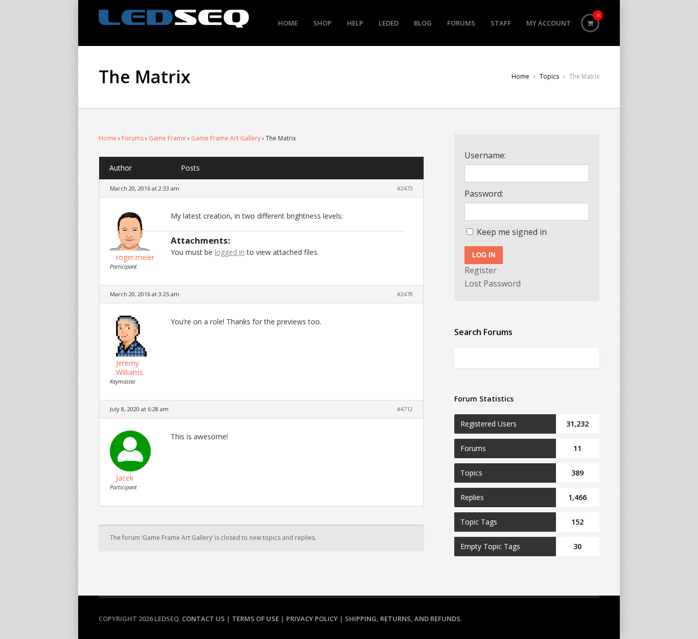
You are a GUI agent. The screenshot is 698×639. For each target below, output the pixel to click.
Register (480, 270)
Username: (485, 155)
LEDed (389, 23)
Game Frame (167, 138)
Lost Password (492, 283)
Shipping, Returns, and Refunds (402, 618)
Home (288, 23)
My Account (548, 23)
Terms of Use (255, 618)
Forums (461, 23)
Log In (483, 255)
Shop (322, 23)
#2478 (405, 294)
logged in (230, 252)
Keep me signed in (512, 232)
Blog (423, 23)
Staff (501, 23)
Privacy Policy (312, 618)
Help (355, 23)
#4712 (405, 409)
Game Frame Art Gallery (226, 138)
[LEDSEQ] (174, 18)
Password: (483, 193)
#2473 (405, 188)
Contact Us (203, 618)
